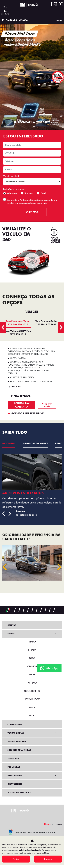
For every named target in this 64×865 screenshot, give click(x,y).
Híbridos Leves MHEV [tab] (35, 443)
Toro (32, 658)
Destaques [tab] (8, 443)
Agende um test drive (19, 792)
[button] (5, 567)
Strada (32, 650)
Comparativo (14, 724)
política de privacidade (30, 850)
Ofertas (11, 625)
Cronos (32, 666)
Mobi (32, 707)
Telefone (29, 193)
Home (47, 824)
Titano (32, 641)
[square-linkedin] (39, 816)
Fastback (32, 683)
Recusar (48, 859)
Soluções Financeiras (19, 750)
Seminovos (13, 758)
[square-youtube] (32, 816)
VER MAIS (16, 387)
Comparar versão (47, 405)
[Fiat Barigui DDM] (29, 4)
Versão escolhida (11, 176)
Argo (32, 715)
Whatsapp (12, 193)
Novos (11, 634)
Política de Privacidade (31, 200)
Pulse (32, 674)
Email (43, 193)
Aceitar (16, 859)
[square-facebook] (24, 816)
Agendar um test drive (34, 122)
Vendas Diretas (15, 733)
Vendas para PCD (16, 741)
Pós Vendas (13, 767)
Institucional (14, 784)
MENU (5, 7)
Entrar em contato (21, 405)
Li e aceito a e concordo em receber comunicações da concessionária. (32, 201)
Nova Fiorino (32, 691)
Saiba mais (32, 212)
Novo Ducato (32, 699)
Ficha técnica (21, 396)
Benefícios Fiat (15, 775)
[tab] (18, 323)
